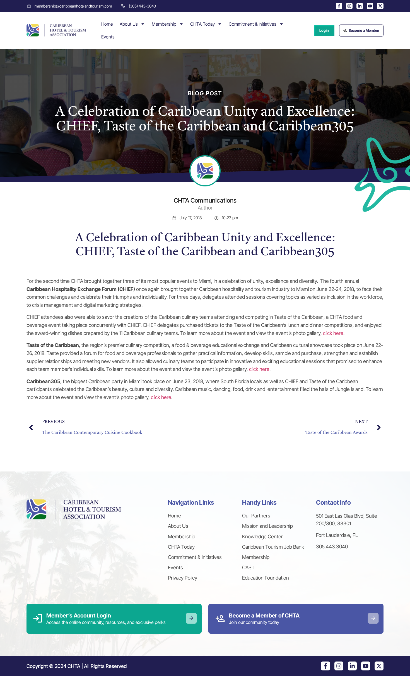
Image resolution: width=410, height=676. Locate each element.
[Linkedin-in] (359, 6)
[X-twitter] (380, 6)
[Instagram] (349, 6)
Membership (164, 24)
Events (108, 37)
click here (333, 333)
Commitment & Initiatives (252, 24)
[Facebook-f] (339, 6)
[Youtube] (370, 6)
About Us (129, 24)
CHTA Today (202, 24)
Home (107, 24)
